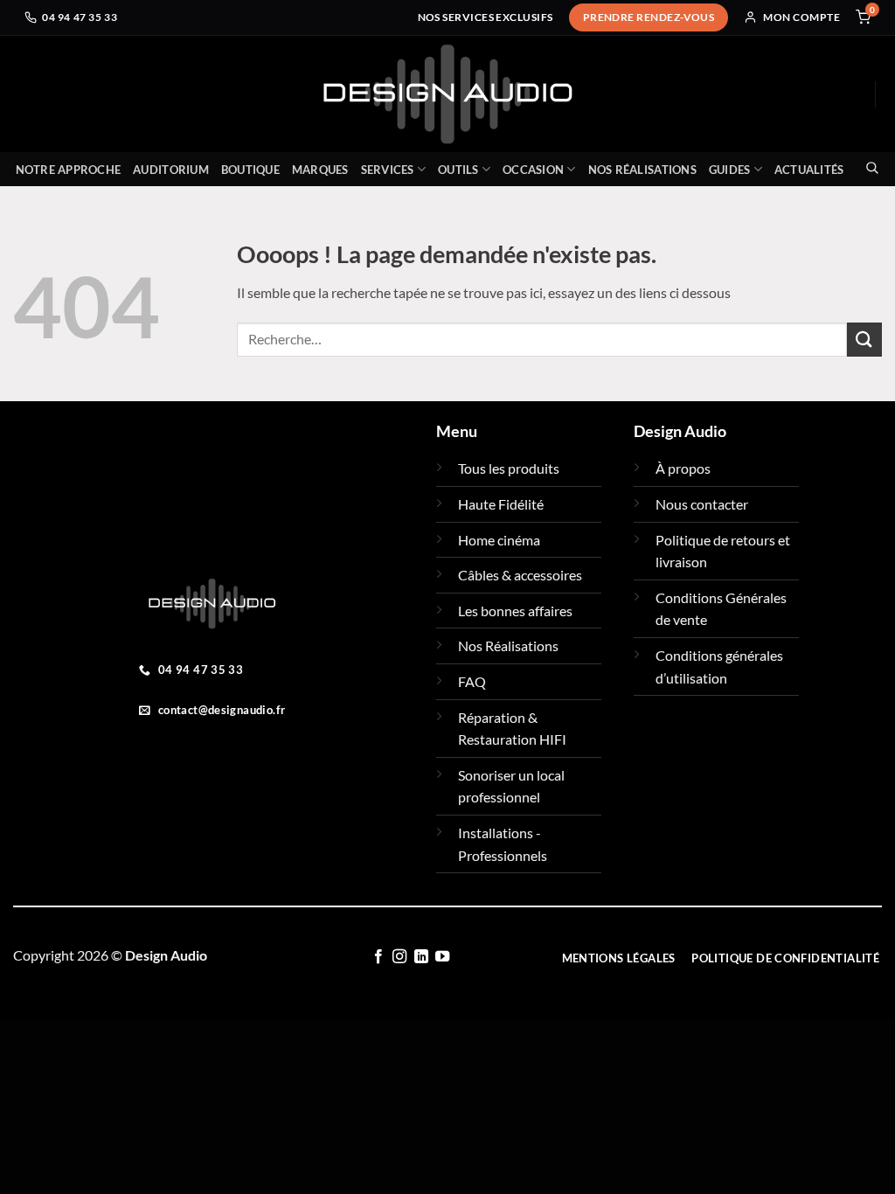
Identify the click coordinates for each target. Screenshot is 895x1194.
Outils (458, 170)
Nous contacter (702, 504)
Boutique (250, 170)
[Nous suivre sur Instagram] (399, 957)
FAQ (472, 681)
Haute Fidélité (501, 504)
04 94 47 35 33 (79, 17)
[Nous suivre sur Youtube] (442, 957)
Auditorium (171, 170)
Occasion (533, 170)
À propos (683, 468)
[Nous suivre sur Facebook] (378, 957)
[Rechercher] (867, 167)
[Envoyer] (864, 340)
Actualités (809, 170)
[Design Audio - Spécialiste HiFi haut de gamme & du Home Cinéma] (447, 94)
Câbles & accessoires (520, 574)
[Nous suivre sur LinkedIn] (420, 957)
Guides (730, 170)
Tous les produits (508, 468)
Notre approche (68, 170)
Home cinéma (499, 539)
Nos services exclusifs (485, 17)
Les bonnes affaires (515, 610)
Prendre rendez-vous (649, 17)
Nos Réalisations (642, 170)
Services (387, 170)
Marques (320, 170)
